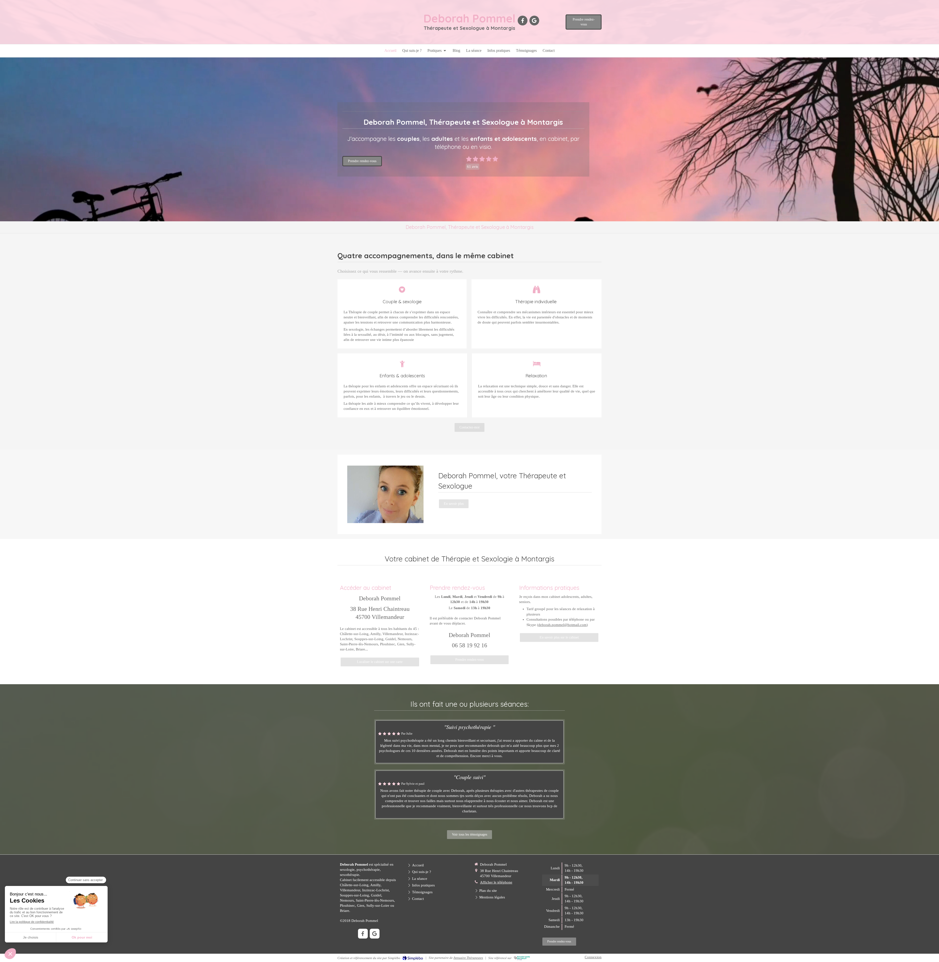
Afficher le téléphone (496, 882)
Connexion (593, 957)
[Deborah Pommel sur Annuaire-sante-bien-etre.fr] (522, 958)
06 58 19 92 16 (469, 645)
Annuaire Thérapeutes (468, 958)
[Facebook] (522, 20)
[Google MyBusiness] (534, 20)
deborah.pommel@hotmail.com (562, 625)
